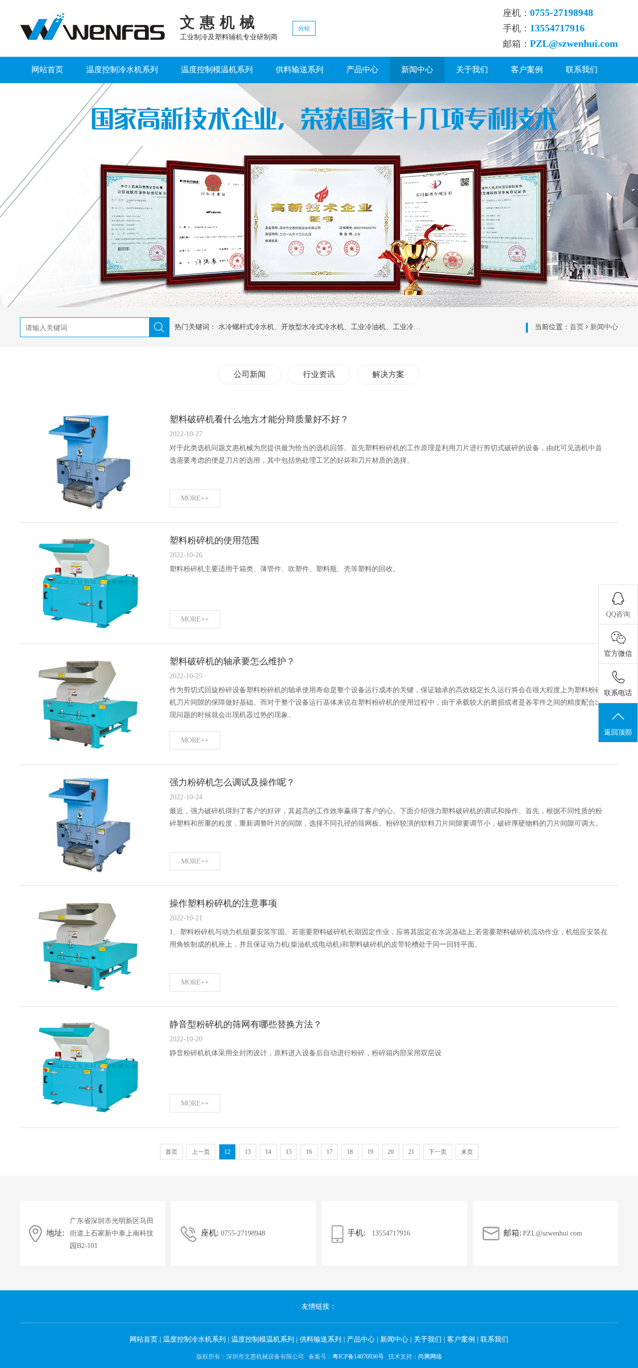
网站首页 (47, 69)
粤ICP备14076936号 (358, 1356)
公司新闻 (250, 374)
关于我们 (472, 69)
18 (350, 1151)
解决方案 (388, 374)
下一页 (438, 1151)
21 (411, 1151)
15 (289, 1151)
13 (248, 1151)
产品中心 (362, 69)
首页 (577, 327)
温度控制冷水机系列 (122, 69)
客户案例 (527, 69)
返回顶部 (618, 732)
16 (309, 1151)
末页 (467, 1151)
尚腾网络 (430, 1356)
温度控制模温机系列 (217, 69)
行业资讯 (319, 374)
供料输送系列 (299, 69)
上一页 (201, 1151)
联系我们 (582, 69)
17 (329, 1151)
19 (370, 1151)
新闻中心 (417, 69)
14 (268, 1151)
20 (391, 1151)
